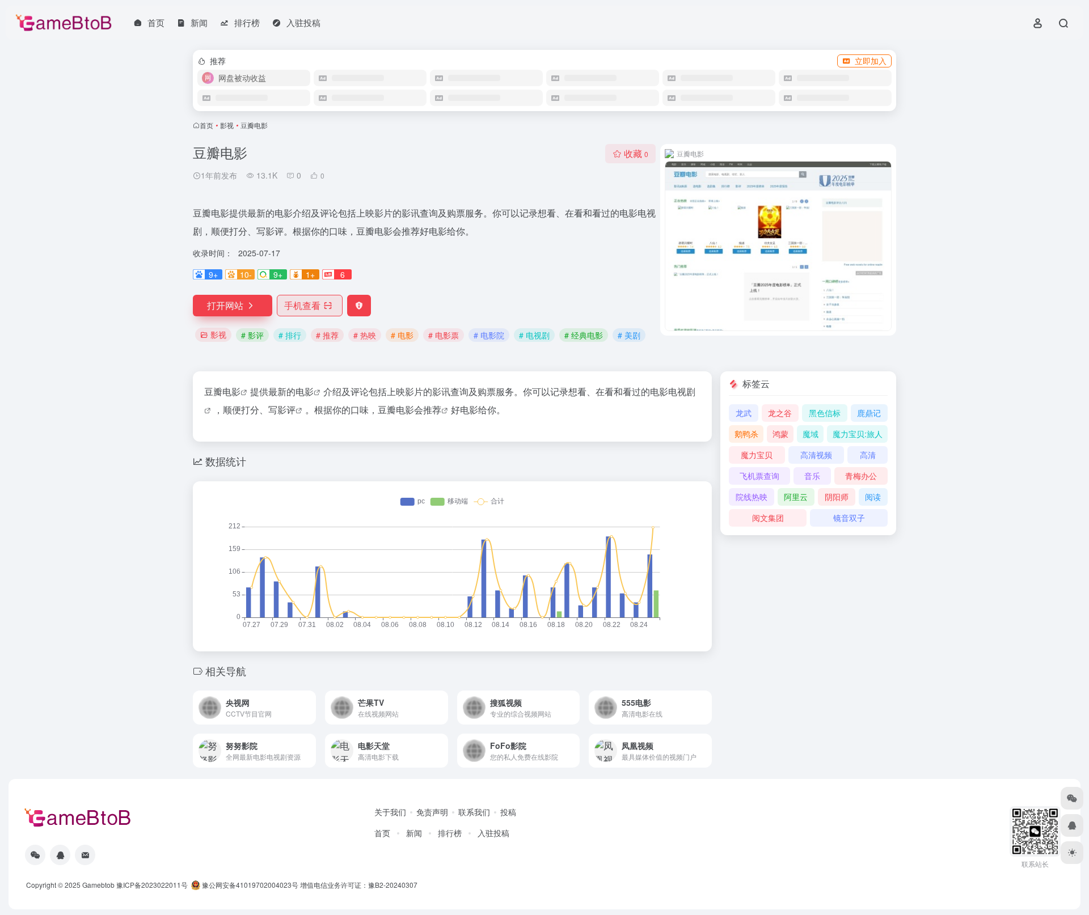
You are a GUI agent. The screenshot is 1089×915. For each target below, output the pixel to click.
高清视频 (816, 454)
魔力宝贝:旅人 (858, 433)
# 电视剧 (534, 335)
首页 (206, 125)
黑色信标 (825, 412)
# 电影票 (443, 335)
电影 (231, 391)
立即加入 (871, 60)
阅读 (873, 496)
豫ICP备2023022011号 (152, 884)
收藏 (636, 153)
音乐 (812, 475)
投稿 (508, 811)
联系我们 (474, 811)
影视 (227, 125)
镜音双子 (849, 517)
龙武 (744, 412)
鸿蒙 (780, 433)
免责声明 (432, 811)
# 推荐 (327, 335)
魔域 (810, 433)
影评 (286, 409)
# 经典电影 (583, 335)
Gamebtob (98, 884)
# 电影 (402, 335)
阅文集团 (768, 517)
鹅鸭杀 (746, 433)
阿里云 (796, 496)
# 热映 (364, 335)
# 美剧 (629, 335)
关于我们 (390, 811)
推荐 (432, 409)
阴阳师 (837, 496)
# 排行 (289, 335)
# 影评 (252, 335)
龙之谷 (780, 412)
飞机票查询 (759, 475)
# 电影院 (489, 335)
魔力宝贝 (757, 454)
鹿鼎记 (869, 412)
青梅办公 (861, 475)
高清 (868, 454)
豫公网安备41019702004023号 (250, 884)
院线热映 (751, 496)
